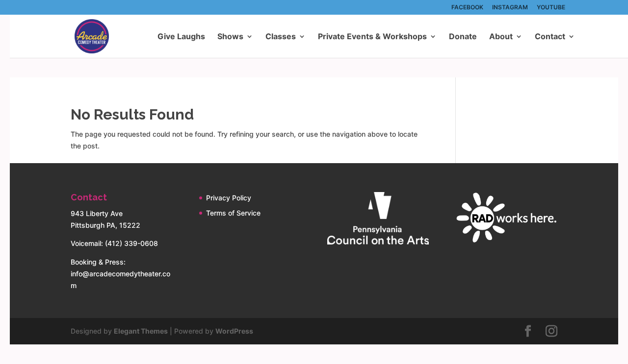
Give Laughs (181, 37)
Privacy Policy (228, 198)
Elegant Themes (141, 331)
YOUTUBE (551, 7)
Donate (463, 37)
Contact (550, 37)
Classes (280, 37)
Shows (230, 37)
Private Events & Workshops (372, 37)
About (501, 37)
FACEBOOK (467, 7)
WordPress (234, 331)
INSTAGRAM (510, 7)
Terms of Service (233, 213)
